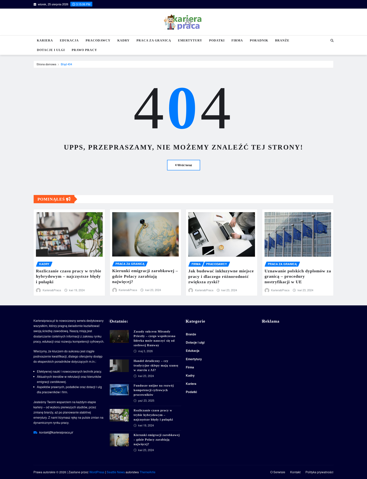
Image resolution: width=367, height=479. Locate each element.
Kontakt (295, 472)
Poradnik (259, 40)
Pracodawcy (98, 40)
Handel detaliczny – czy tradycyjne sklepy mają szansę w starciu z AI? (156, 365)
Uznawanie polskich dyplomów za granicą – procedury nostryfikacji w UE (298, 276)
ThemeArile (147, 472)
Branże (282, 40)
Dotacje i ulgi (51, 50)
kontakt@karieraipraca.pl (56, 432)
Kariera (45, 40)
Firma (237, 40)
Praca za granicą (153, 40)
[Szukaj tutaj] (332, 40)
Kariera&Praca (52, 290)
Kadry (123, 40)
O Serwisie (277, 472)
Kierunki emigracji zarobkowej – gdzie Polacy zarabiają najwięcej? (145, 276)
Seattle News (116, 472)
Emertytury (190, 40)
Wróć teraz (185, 165)
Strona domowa (46, 64)
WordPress (96, 472)
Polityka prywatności (319, 472)
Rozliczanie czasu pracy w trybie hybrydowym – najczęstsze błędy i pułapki (68, 276)
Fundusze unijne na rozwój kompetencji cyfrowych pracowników (154, 390)
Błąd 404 (66, 64)
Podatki (217, 40)
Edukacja (69, 40)
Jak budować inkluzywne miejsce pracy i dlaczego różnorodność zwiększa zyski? (221, 276)
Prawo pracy (84, 50)
